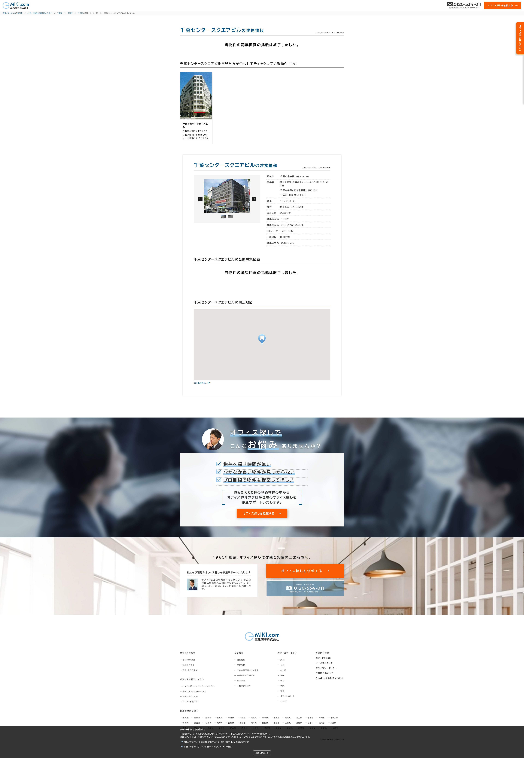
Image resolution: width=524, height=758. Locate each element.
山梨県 (231, 723)
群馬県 (288, 717)
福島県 (254, 717)
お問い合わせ (322, 653)
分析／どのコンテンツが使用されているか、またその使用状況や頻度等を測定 (216, 742)
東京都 (322, 717)
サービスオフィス (324, 663)
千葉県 (311, 717)
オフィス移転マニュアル (192, 679)
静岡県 (265, 723)
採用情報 (241, 680)
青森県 (197, 717)
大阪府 (322, 723)
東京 (282, 660)
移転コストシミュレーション (194, 691)
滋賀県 (299, 723)
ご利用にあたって (325, 673)
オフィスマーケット (287, 653)
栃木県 (277, 717)
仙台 (282, 680)
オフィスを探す (188, 653)
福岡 (282, 691)
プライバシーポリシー (326, 668)
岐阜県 (254, 723)
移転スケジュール (190, 696)
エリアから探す (189, 660)
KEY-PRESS (323, 658)
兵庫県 (333, 723)
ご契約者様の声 (244, 686)
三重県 (288, 723)
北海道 (186, 717)
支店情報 (241, 665)
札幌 (282, 675)
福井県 (220, 723)
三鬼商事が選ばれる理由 (248, 670)
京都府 (311, 723)
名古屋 (283, 670)
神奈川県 (334, 717)
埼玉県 (299, 717)
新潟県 (186, 723)
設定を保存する (262, 753)
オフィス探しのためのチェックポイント (199, 686)
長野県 (242, 723)
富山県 (197, 723)
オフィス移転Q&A (191, 702)
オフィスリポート (287, 696)
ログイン (284, 701)
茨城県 (265, 717)
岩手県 (208, 717)
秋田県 (231, 717)
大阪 (282, 665)
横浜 (282, 686)
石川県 (208, 723)
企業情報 (239, 653)
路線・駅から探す (190, 670)
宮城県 (220, 717)
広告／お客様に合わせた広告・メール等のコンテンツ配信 (208, 747)
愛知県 (277, 723)
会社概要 (241, 660)
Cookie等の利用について (204, 737)
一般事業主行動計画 (246, 675)
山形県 (242, 717)
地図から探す (188, 665)
